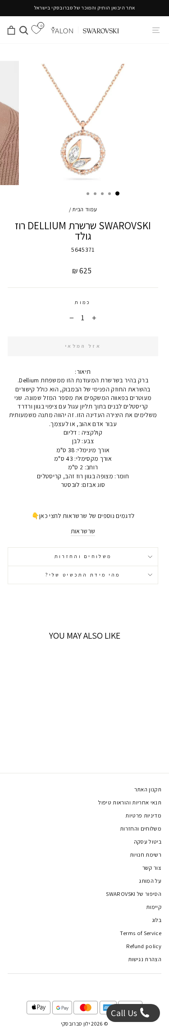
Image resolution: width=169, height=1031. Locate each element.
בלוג (156, 920)
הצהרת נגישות (144, 959)
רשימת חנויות (145, 854)
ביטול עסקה (147, 841)
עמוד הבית (84, 209)
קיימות (153, 907)
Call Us (125, 1013)
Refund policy (144, 946)
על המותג (150, 881)
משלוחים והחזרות (83, 556)
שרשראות (83, 531)
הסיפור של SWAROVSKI (133, 894)
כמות (83, 302)
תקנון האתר (147, 789)
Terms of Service (140, 933)
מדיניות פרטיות (143, 815)
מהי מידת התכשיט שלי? (83, 575)
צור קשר (151, 868)
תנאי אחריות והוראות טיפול (129, 802)
